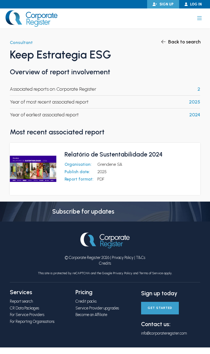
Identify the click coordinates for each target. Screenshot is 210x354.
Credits (105, 263)
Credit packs (86, 301)
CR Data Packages (24, 308)
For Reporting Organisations (32, 321)
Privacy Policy (122, 257)
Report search (21, 301)
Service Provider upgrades (97, 308)
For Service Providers (27, 314)
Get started (160, 308)
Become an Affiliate (91, 314)
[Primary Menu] (199, 18)
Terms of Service (151, 273)
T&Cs (140, 257)
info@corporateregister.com (164, 333)
